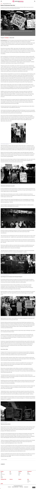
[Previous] (2, 23)
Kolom (10, 474)
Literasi (19, 472)
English (2, 483)
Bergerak (19, 479)
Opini (10, 472)
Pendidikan (20, 471)
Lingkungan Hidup (3, 479)
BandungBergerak (23, 455)
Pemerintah (28, 481)
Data (28, 479)
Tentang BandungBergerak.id (18, 485)
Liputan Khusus (3, 474)
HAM (28, 472)
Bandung (2, 471)
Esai (10, 471)
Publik (28, 480)
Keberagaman (29, 471)
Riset (19, 474)
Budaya (28, 473)
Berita (1, 472)
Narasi (10, 473)
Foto (1, 3)
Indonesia (11, 479)
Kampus (19, 473)
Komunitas (28, 474)
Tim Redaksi (6, 37)
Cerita (1, 473)
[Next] (34, 23)
